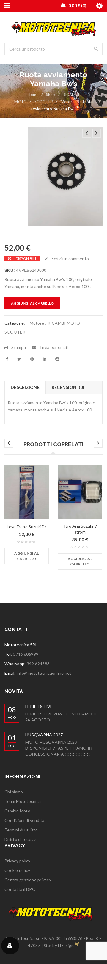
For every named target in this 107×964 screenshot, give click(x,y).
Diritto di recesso (21, 839)
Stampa (18, 347)
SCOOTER (43, 101)
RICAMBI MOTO (64, 322)
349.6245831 (39, 663)
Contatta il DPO (20, 889)
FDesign (66, 945)
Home (33, 94)
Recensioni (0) (68, 387)
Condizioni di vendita (24, 820)
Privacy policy (17, 860)
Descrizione (25, 387)
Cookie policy (17, 870)
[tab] (24, 387)
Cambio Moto (17, 810)
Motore (68, 101)
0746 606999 (25, 654)
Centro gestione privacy (27, 879)
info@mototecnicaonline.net (44, 673)
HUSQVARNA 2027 (44, 734)
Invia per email (53, 347)
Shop (50, 94)
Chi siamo (13, 791)
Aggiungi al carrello (32, 303)
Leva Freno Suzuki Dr (26, 526)
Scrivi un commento (70, 258)
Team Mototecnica (22, 801)
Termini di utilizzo (21, 829)
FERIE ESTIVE (39, 706)
